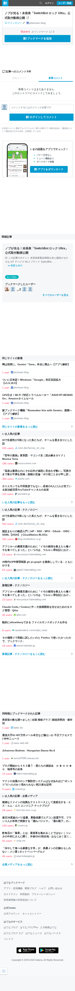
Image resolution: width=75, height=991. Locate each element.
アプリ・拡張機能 (13, 888)
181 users (8, 539)
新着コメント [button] (56, 78)
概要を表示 (16, 265)
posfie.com (23, 478)
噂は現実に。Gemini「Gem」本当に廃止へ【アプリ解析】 (36, 364)
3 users (6, 789)
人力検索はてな (48, 927)
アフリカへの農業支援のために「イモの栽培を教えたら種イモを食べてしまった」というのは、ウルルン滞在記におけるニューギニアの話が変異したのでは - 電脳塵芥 (36, 550)
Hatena (39, 960)
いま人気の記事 (11, 433)
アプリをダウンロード (50, 169)
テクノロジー (15, 22)
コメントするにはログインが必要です (31, 107)
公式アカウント (12, 913)
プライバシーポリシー (43, 894)
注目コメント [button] (19, 78)
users (26, 31)
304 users (8, 478)
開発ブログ (31, 888)
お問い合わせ (55, 888)
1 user (5, 372)
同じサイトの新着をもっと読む (20, 426)
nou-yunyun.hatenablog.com (31, 554)
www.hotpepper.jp (25, 856)
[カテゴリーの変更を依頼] (23, 22)
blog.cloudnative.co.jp (29, 539)
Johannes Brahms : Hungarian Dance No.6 (28, 750)
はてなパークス (52, 933)
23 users (7, 554)
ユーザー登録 (64, 3)
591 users (8, 448)
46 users (7, 614)
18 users (7, 645)
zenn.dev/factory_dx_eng (31, 448)
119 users (7, 494)
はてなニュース (33, 933)
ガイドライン (11, 894)
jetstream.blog (37, 22)
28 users (7, 810)
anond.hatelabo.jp (25, 645)
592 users (8, 523)
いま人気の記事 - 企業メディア (20, 795)
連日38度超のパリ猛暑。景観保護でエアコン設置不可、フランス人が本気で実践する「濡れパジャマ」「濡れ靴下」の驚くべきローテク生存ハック (36, 821)
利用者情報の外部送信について (20, 899)
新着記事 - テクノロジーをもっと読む (23, 653)
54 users (7, 569)
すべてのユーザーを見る (55, 295)
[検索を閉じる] (41, 3)
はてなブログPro (29, 927)
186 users (8, 463)
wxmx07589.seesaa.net (26, 758)
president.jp (24, 494)
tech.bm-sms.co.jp (26, 810)
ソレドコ (8, 939)
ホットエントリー (31, 913)
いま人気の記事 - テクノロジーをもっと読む (27, 578)
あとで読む (12, 277)
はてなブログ (11, 927)
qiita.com (21, 614)
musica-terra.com (27, 463)
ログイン (49, 3)
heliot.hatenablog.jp (26, 773)
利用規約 (24, 894)
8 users (6, 630)
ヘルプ (42, 888)
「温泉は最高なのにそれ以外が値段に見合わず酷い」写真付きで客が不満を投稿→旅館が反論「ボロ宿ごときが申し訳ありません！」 (36, 474)
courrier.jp (20, 789)
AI (6, 257)
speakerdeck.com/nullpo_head (31, 630)
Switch (44, 261)
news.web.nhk (21, 743)
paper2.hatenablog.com (28, 569)
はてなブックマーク (14, 882)
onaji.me (20, 840)
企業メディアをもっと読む (17, 864)
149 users (8, 825)
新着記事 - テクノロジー (16, 585)
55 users (7, 840)
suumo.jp (22, 825)
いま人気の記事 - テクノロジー (20, 509)
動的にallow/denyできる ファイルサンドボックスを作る (34, 622)
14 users (7, 773)
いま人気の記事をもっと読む (18, 502)
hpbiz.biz (18, 727)
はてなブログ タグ (13, 933)
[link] (7, 289)
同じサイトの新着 (12, 358)
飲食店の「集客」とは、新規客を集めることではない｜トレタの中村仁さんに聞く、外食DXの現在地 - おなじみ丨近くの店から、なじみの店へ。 (37, 836)
